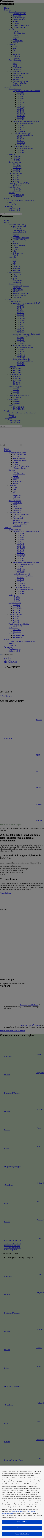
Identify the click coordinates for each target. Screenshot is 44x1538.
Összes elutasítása (22, 1528)
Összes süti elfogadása (22, 1534)
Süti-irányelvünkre (17, 1511)
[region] (22, 1501)
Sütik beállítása (22, 1521)
